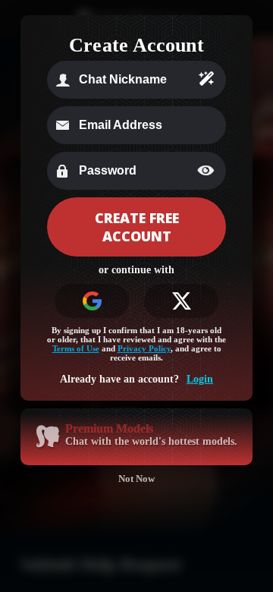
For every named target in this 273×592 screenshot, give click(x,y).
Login (200, 379)
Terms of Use (75, 348)
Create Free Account (137, 227)
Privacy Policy (144, 348)
